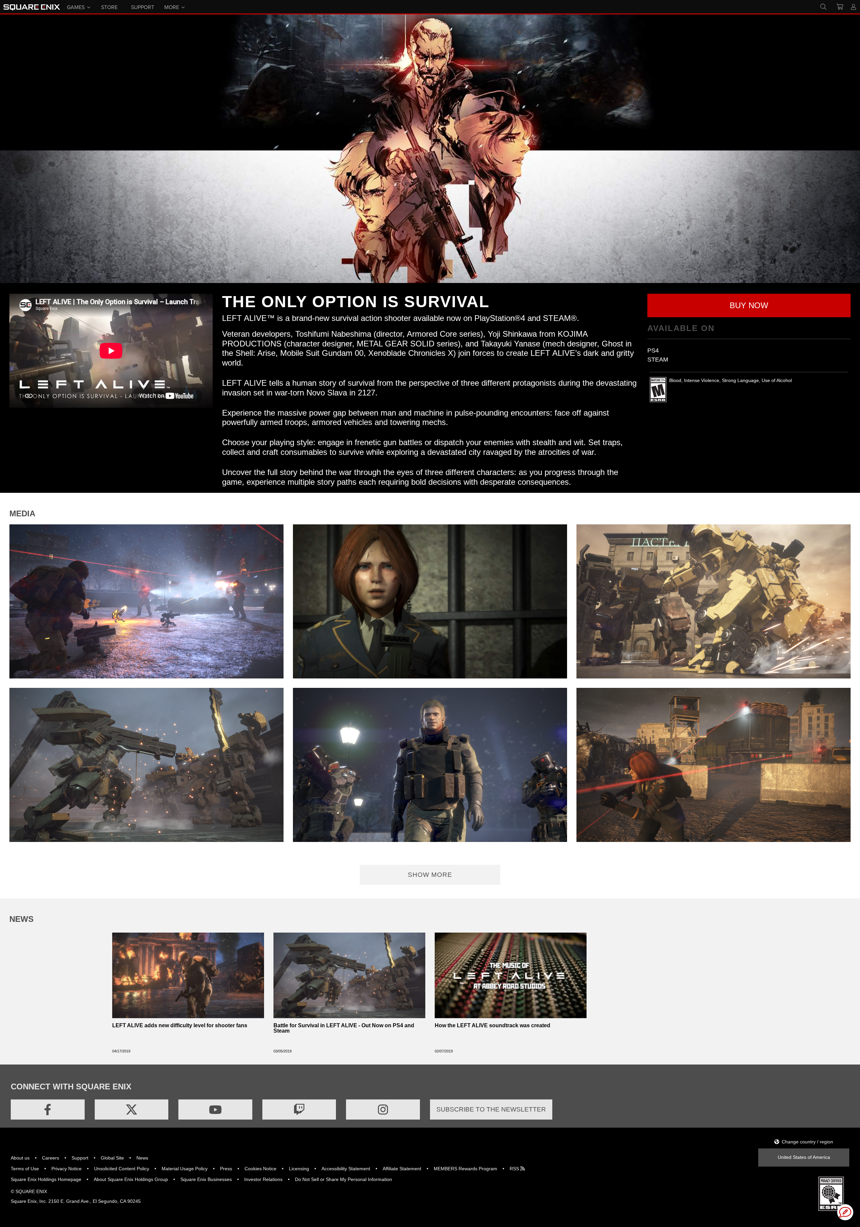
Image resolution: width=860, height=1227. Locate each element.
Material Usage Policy (185, 1168)
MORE (171, 6)
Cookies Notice (260, 1168)
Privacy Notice (66, 1168)
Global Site (112, 1158)
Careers (50, 1158)
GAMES (76, 6)
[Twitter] (132, 1109)
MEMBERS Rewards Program (465, 1168)
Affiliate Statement (402, 1168)
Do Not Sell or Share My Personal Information (343, 1179)
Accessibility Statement (345, 1168)
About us (20, 1158)
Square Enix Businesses (206, 1179)
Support (80, 1158)
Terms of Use (25, 1168)
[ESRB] (831, 1193)
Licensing (299, 1168)
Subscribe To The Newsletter (491, 1109)
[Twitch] (299, 1109)
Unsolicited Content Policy (121, 1168)
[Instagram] (383, 1109)
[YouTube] (215, 1109)
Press (226, 1168)
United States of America (804, 1157)
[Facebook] (48, 1109)
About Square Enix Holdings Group (131, 1179)
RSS (515, 1168)
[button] (749, 305)
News (142, 1158)
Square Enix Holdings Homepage (46, 1179)
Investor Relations (263, 1179)
